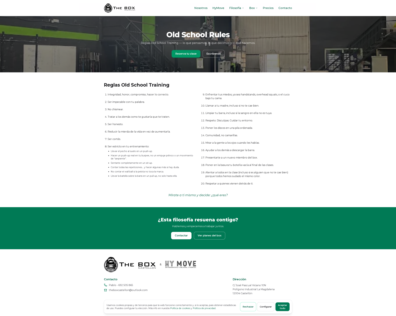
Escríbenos (214, 53)
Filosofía (235, 8)
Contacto (285, 8)
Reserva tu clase (186, 53)
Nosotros (200, 8)
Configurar (266, 306)
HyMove (218, 8)
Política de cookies (180, 308)
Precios (268, 8)
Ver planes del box (209, 235)
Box (252, 8)
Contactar (181, 235)
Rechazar (248, 306)
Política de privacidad (204, 308)
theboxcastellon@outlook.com (128, 290)
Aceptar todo (282, 307)
